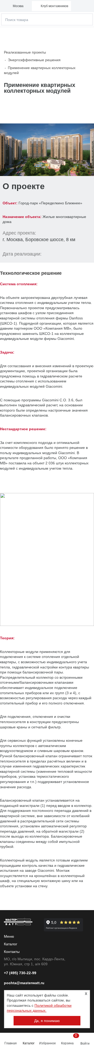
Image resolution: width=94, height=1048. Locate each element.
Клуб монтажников (54, 6)
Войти (85, 1043)
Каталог (28, 1043)
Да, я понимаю (47, 1021)
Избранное (47, 1043)
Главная (10, 1043)
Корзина (68, 1039)
